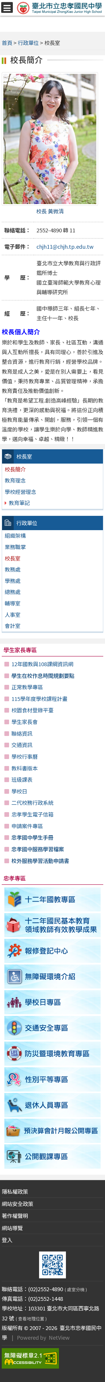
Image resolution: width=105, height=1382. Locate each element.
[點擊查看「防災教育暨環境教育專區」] (53, 1053)
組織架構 (15, 535)
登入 (7, 1240)
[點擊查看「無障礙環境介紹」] (53, 976)
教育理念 (15, 480)
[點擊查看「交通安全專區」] (53, 1028)
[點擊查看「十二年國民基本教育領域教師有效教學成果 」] (53, 925)
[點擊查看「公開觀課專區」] (53, 1156)
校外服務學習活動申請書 (40, 860)
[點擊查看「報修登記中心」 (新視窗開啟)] (53, 951)
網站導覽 (12, 1228)
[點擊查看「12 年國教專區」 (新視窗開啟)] (53, 899)
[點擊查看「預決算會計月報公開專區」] (53, 1130)
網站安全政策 (17, 1203)
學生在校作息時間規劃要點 (42, 675)
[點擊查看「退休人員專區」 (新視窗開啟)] (53, 1105)
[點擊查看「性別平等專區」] (53, 1079)
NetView (59, 1337)
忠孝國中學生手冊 (32, 837)
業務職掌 (15, 547)
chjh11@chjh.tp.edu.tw (65, 246)
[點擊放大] (50, 139)
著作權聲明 (15, 1215)
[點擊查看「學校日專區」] (53, 1002)
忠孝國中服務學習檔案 (37, 849)
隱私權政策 (15, 1191)
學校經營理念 (20, 491)
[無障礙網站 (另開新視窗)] (53, 1358)
